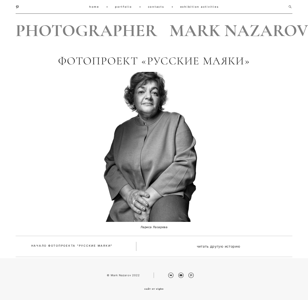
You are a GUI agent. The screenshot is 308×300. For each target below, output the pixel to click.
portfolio (123, 6)
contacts (156, 6)
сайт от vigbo (154, 289)
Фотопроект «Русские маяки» (154, 61)
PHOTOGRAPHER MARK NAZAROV (154, 30)
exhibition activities (199, 6)
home (94, 6)
